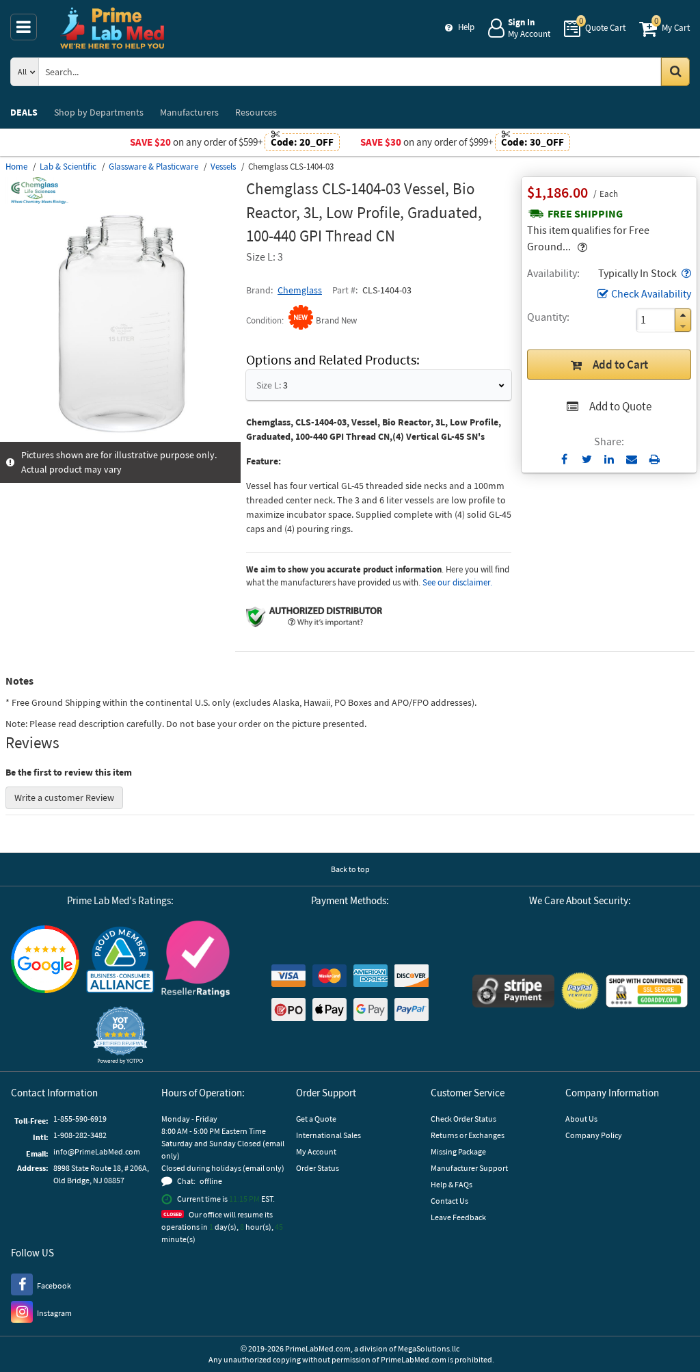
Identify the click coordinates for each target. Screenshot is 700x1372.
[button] (685, 273)
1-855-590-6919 (80, 1118)
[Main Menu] (23, 27)
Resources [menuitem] (256, 112)
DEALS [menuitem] (24, 112)
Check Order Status (463, 1118)
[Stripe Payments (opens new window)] (513, 993)
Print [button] (654, 459)
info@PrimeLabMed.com (96, 1151)
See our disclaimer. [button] (457, 582)
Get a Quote (316, 1118)
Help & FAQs (451, 1184)
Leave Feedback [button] (458, 1217)
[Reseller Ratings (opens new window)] (195, 961)
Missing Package (458, 1151)
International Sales (328, 1135)
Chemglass (300, 290)
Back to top (350, 869)
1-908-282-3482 (80, 1135)
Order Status (317, 1168)
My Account (316, 1151)
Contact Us (449, 1201)
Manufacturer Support (469, 1168)
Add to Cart (620, 364)
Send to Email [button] (632, 459)
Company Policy (593, 1135)
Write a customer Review (64, 797)
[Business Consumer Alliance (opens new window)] (120, 961)
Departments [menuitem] (99, 112)
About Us (581, 1118)
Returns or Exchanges (467, 1135)
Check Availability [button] (651, 293)
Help (466, 27)
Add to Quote (620, 406)
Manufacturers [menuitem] (189, 112)
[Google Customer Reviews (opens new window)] (45, 961)
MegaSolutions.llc (428, 1348)
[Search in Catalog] (675, 71)
